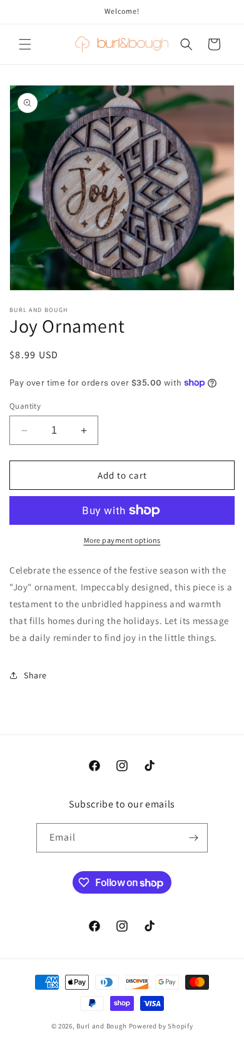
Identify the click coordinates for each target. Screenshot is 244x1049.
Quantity (25, 406)
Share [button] (35, 675)
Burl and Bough (101, 1026)
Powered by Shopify (161, 1026)
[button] (25, 44)
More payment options (122, 540)
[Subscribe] (193, 837)
